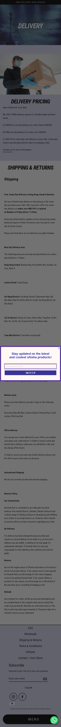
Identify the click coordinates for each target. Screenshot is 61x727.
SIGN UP (30, 372)
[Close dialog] (59, 348)
